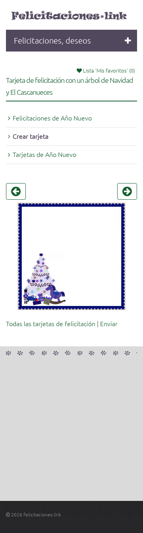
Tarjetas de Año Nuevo (44, 154)
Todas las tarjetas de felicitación (50, 323)
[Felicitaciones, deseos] (69, 16)
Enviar (109, 323)
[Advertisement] (71, 429)
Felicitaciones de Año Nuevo (52, 117)
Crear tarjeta (30, 136)
